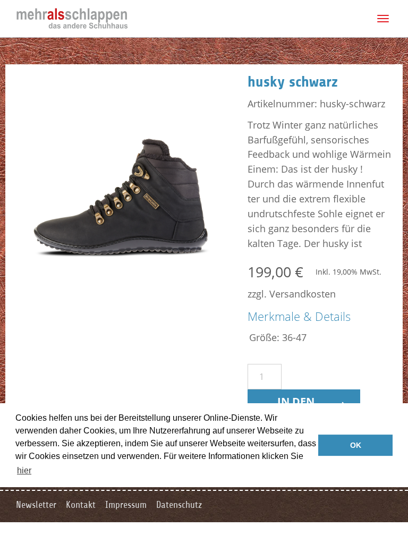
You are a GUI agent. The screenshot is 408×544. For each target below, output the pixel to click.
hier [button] (24, 470)
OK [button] (355, 445)
